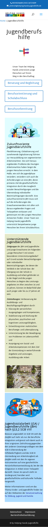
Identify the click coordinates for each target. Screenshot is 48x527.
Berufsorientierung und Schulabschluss (22, 96)
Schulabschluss (32, 227)
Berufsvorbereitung (20, 109)
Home (2, 21)
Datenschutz (15, 512)
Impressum (30, 512)
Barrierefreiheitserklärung (23, 515)
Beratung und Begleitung (23, 83)
